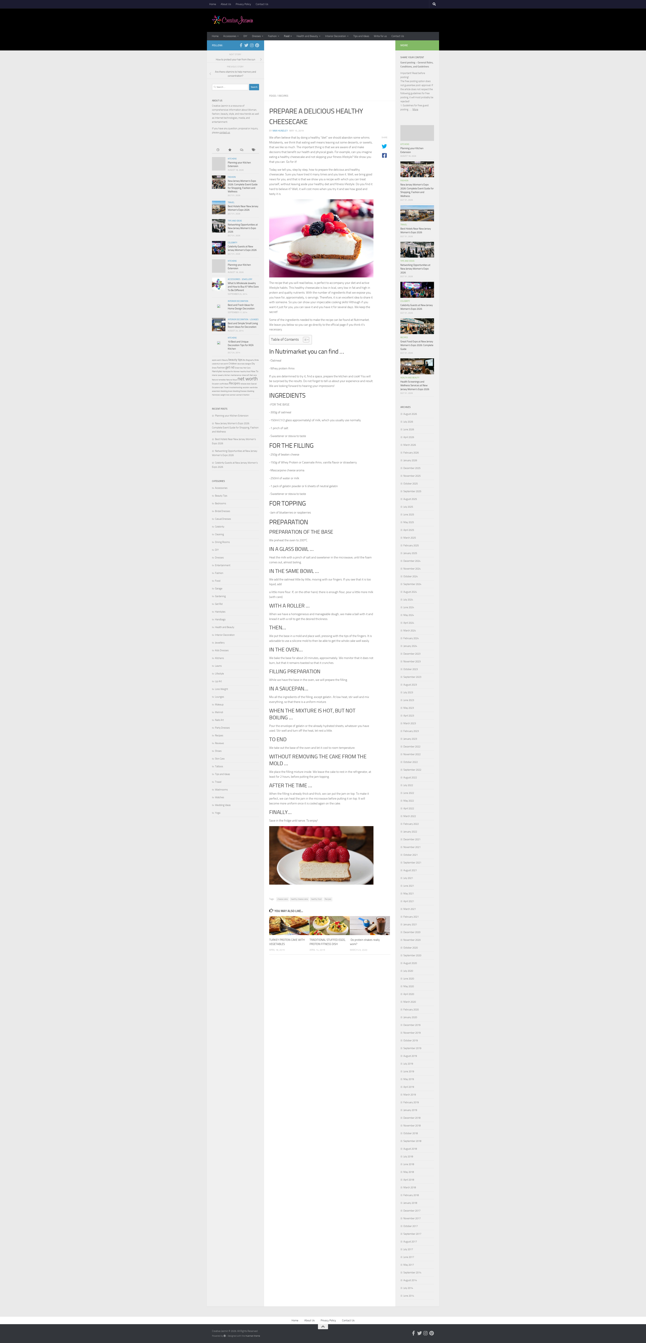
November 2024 (412, 568)
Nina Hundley (280, 130)
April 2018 (408, 1179)
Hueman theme (252, 1336)
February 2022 (411, 823)
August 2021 (410, 870)
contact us (224, 132)
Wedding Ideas (223, 805)
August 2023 (410, 684)
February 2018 (411, 1195)
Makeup (219, 704)
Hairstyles (217, 371)
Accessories (229, 36)
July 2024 (408, 599)
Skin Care (220, 758)
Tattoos (219, 766)
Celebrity (232, 242)
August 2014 (410, 1280)
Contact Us (262, 4)
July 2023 (408, 692)
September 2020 (412, 955)
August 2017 (410, 1241)
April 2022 (408, 808)
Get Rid (219, 604)
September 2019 (412, 1048)
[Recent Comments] (241, 150)
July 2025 (408, 506)
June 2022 (408, 793)
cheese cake (282, 899)
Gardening (220, 596)
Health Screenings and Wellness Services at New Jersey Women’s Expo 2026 (414, 385)
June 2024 (408, 607)
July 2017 (408, 1249)
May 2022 (408, 800)
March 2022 (409, 816)
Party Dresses (222, 727)
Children (233, 363)
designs (248, 364)
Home (212, 4)
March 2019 (409, 1094)
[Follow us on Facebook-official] (241, 45)
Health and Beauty (307, 36)
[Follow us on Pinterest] (257, 45)
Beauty (225, 360)
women (233, 395)
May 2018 (408, 1172)
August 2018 (410, 1148)
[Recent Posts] (218, 150)
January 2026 (410, 460)
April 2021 (408, 901)
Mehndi (219, 712)
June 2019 (408, 1071)
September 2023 (412, 676)
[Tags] (253, 150)
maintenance (236, 375)
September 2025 (412, 491)
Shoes (218, 750)
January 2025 (410, 553)
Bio (244, 360)
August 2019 (410, 1055)
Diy (253, 363)
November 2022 (412, 754)
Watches (219, 797)
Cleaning (219, 534)
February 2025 (411, 545)
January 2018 (410, 1202)
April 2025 (408, 530)
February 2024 (411, 638)
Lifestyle (219, 673)
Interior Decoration (335, 36)
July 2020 (408, 970)
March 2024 (409, 630)
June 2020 (408, 978)
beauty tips (235, 359)
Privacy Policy (243, 4)
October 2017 (410, 1226)
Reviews (219, 743)
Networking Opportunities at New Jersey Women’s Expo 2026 (243, 228)
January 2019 (410, 1110)
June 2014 (408, 1295)
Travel (231, 202)
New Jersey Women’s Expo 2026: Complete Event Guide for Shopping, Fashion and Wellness (235, 427)
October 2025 (410, 483)
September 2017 (412, 1233)
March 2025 (409, 537)
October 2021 (410, 854)
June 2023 (408, 700)
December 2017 (411, 1210)
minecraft (245, 375)
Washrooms (221, 789)
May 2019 (408, 1079)
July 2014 (408, 1288)
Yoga (217, 812)
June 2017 (408, 1257)
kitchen (227, 375)
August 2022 (410, 777)
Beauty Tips (221, 495)
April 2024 (408, 622)
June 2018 (408, 1164)
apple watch (217, 360)
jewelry (221, 375)
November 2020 (412, 939)
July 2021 (408, 878)
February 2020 (411, 1009)
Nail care (253, 375)
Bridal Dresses (222, 511)
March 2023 (409, 723)
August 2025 (410, 499)
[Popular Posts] (230, 150)
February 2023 (411, 731)
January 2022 (410, 831)
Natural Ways (231, 380)
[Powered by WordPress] (225, 1336)
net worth (248, 379)
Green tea (239, 368)
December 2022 (411, 746)
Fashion (272, 36)
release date (245, 384)
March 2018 (409, 1187)
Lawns (218, 665)
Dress (214, 368)
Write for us (380, 36)
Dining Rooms (222, 542)
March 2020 (409, 1001)
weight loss (224, 395)
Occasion (215, 384)
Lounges (254, 319)
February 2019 (411, 1102)
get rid (229, 367)
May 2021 (408, 893)
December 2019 (411, 1025)
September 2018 (412, 1141)
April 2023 (408, 715)
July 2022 (408, 785)
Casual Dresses (223, 518)
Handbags (220, 619)
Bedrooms (220, 503)
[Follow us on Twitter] (246, 45)
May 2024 (408, 615)
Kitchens (232, 159)
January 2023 (410, 738)
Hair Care (246, 368)
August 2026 (410, 413)
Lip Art (218, 681)
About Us (226, 4)
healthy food (316, 899)
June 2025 (408, 514)
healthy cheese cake (299, 899)
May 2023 (408, 707)
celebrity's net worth (220, 364)
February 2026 (411, 452)
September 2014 (412, 1272)
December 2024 (411, 560)
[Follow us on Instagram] (252, 45)
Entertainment (222, 565)
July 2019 (408, 1063)
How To (254, 371)
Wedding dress (226, 391)
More (415, 109)
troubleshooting (235, 387)
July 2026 (408, 421)
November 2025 (412, 475)
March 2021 (409, 909)
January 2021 (410, 924)
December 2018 (411, 1117)
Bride (257, 360)
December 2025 (411, 468)
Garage (218, 588)
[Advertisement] (329, 65)
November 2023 (412, 661)
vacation (246, 387)
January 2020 (410, 1017)
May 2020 (408, 986)
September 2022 (412, 769)
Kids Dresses (222, 650)
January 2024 (410, 646)
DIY (245, 36)
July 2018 (408, 1156)
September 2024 (412, 584)
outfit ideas (224, 384)
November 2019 (412, 1032)
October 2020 (410, 947)
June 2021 (408, 885)
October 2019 (410, 1040)
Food (286, 36)
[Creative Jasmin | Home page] (232, 20)
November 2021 (412, 847)
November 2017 (412, 1218)
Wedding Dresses (240, 391)
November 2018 (412, 1125)
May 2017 (408, 1264)
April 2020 (408, 994)
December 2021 (411, 839)
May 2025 (408, 522)
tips (221, 387)
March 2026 (409, 444)
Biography (250, 360)
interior (215, 375)
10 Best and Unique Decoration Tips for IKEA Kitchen (241, 345)
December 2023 (411, 653)
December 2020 (411, 932)
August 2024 (410, 591)
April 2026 (408, 437)
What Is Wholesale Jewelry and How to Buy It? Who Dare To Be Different (243, 287)
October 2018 (410, 1133)
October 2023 (410, 669)
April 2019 (408, 1086)
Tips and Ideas (361, 36)
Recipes (283, 95)
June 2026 (408, 429)
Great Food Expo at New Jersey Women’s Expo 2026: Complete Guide (416, 345)
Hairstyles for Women (231, 371)
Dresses (256, 36)
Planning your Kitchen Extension (231, 415)
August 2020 (410, 963)
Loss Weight (221, 689)
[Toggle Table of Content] (304, 340)
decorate (241, 364)
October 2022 (410, 762)
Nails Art (219, 720)
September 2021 (412, 862)
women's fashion (242, 395)
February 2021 (411, 916)
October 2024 (410, 576)
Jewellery (247, 279)
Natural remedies (219, 380)
